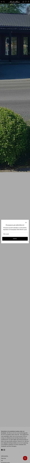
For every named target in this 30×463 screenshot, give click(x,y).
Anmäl (15, 238)
